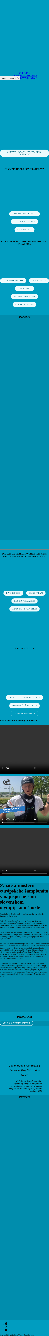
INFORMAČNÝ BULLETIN (24, 706)
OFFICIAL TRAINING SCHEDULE (24, 698)
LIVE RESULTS (39, 281)
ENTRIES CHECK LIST (24, 297)
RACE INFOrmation (13, 281)
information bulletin (24, 214)
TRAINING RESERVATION (24, 609)
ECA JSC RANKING (24, 304)
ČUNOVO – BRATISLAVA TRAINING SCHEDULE (24, 153)
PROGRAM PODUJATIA (24, 713)
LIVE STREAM (24, 289)
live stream (36, 593)
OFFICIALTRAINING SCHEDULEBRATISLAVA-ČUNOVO (24, 75)
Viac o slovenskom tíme (16, 1023)
